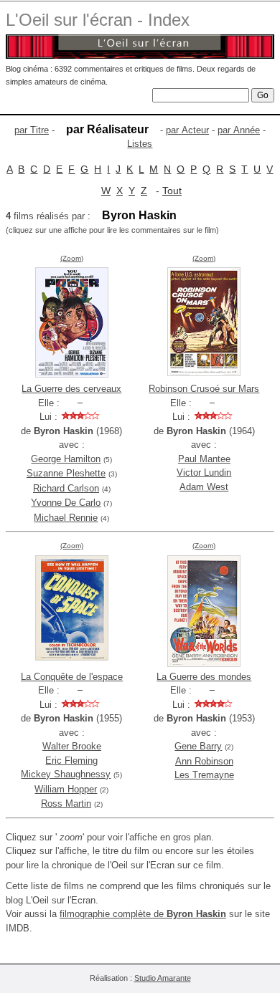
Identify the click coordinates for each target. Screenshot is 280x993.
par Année (239, 130)
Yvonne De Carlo (66, 502)
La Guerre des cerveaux (71, 388)
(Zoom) (71, 258)
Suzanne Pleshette (66, 473)
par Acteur (187, 130)
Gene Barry (198, 746)
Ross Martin (66, 803)
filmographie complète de (143, 913)
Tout (172, 190)
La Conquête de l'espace (72, 676)
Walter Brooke (71, 746)
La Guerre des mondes (204, 676)
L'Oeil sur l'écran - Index (98, 19)
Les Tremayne (204, 774)
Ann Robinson (204, 761)
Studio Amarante (162, 978)
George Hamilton (66, 459)
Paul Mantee (204, 459)
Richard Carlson (66, 488)
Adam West (203, 486)
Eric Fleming (71, 760)
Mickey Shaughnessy (66, 774)
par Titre (31, 130)
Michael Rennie (66, 517)
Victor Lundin (204, 472)
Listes (139, 143)
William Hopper (65, 789)
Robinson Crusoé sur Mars (204, 388)
